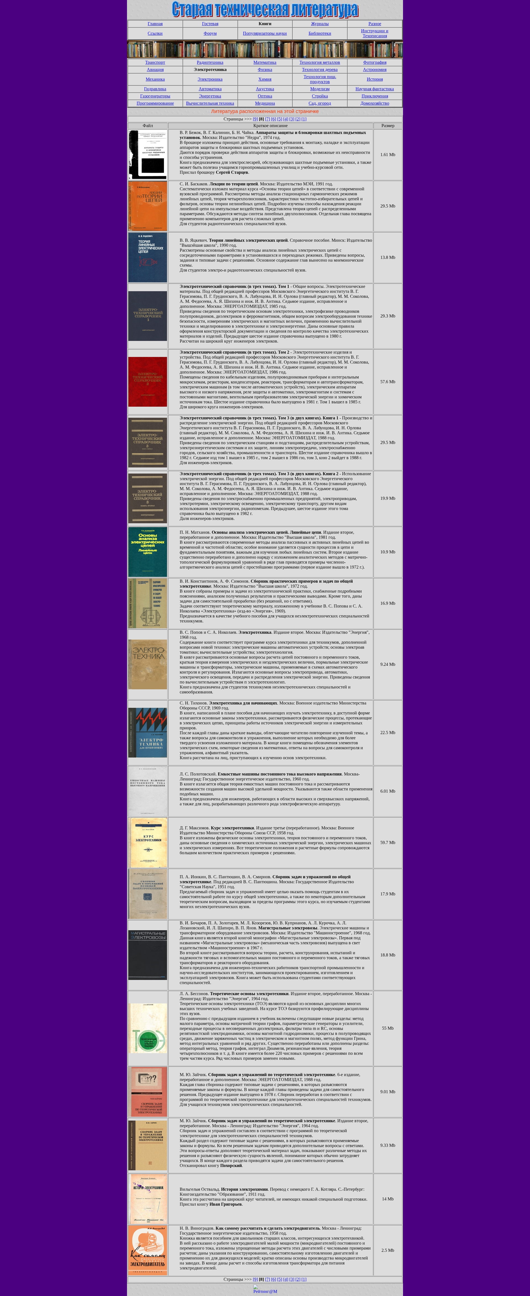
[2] (297, 119)
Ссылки (155, 33)
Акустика (265, 88)
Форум (210, 33)
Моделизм (320, 88)
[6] (273, 119)
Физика (265, 69)
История (375, 79)
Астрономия (374, 69)
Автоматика (210, 88)
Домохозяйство (375, 103)
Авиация (155, 69)
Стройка (320, 96)
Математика (264, 62)
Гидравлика (155, 88)
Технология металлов (320, 62)
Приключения (375, 96)
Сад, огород (320, 103)
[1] (303, 119)
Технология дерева (320, 69)
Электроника (210, 79)
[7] (267, 119)
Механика (155, 79)
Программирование (155, 103)
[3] (291, 119)
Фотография (374, 62)
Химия (264, 79)
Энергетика (210, 96)
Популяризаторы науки (265, 33)
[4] (285, 119)
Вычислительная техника (210, 103)
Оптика (265, 96)
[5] (279, 119)
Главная (155, 23)
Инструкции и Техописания (374, 33)
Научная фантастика (375, 88)
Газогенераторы (155, 96)
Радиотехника (210, 62)
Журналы (320, 23)
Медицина (265, 103)
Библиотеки (320, 33)
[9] (255, 119)
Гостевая (210, 23)
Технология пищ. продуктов (320, 79)
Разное (375, 23)
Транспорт (155, 62)
